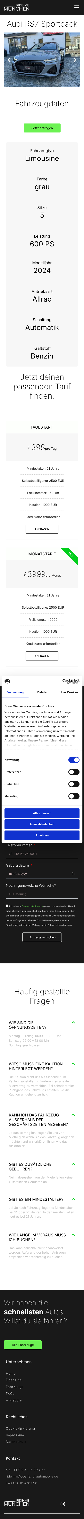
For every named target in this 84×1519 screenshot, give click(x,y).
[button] (9, 60)
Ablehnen (42, 835)
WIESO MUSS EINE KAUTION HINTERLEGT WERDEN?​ (36, 1066)
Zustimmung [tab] (15, 692)
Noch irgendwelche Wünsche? (31, 885)
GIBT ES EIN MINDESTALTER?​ (36, 1199)
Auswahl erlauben (42, 824)
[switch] (74, 772)
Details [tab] (42, 692)
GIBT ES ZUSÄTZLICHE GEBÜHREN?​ (30, 1166)
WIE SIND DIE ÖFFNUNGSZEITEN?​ (27, 1025)
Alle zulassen (42, 813)
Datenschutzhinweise (32, 906)
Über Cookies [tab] (69, 692)
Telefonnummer (19, 845)
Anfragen (42, 529)
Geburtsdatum (18, 865)
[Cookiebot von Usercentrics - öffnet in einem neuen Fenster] (62, 681)
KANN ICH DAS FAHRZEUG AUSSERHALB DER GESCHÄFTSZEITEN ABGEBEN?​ (38, 1120)
